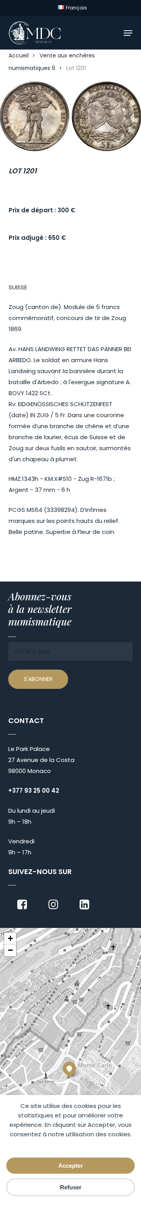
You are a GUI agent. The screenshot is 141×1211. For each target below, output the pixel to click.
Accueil (19, 55)
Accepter (70, 1165)
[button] (128, 33)
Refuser (70, 1187)
